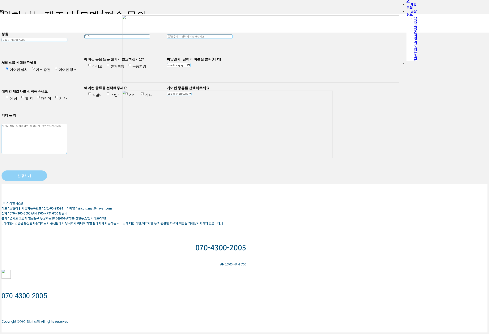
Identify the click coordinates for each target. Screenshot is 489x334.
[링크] (6, 277)
